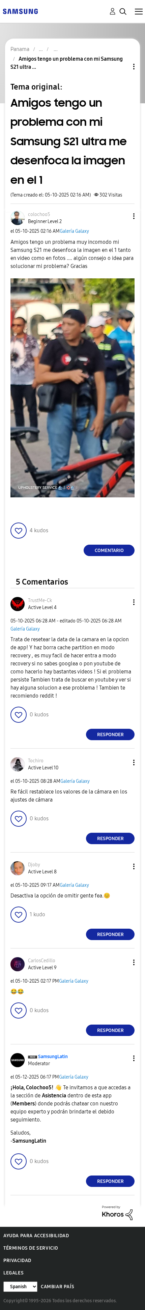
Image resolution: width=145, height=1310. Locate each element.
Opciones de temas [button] (122, 66)
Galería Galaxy (74, 231)
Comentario (109, 550)
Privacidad (17, 1260)
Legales (13, 1273)
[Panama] (20, 11)
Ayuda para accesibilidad (36, 1236)
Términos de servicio (30, 1248)
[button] (123, 216)
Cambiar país (57, 1287)
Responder (110, 735)
